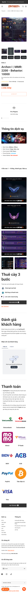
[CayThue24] (14, 6)
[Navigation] (2, 6)
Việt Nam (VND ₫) (7, 582)
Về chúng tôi (17, 527)
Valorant (3, 526)
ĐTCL (2, 520)
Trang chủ (3, 10)
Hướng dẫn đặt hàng (19, 520)
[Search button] (23, 6)
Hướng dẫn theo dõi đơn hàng (20, 523)
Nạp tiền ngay (5, 306)
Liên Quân (3, 522)
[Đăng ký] (25, 568)
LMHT (2, 524)
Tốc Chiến (3, 532)
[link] (7, 263)
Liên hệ (16, 529)
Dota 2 (2, 530)
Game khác (3, 534)
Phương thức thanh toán (20, 525)
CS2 (2, 528)
